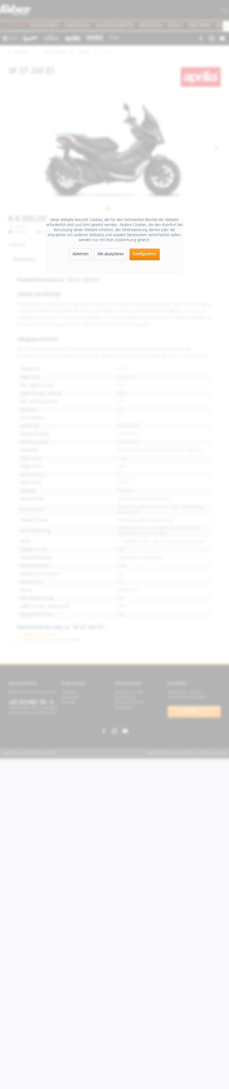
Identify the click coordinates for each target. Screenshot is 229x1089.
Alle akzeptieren (110, 254)
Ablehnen (80, 254)
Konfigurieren (144, 254)
